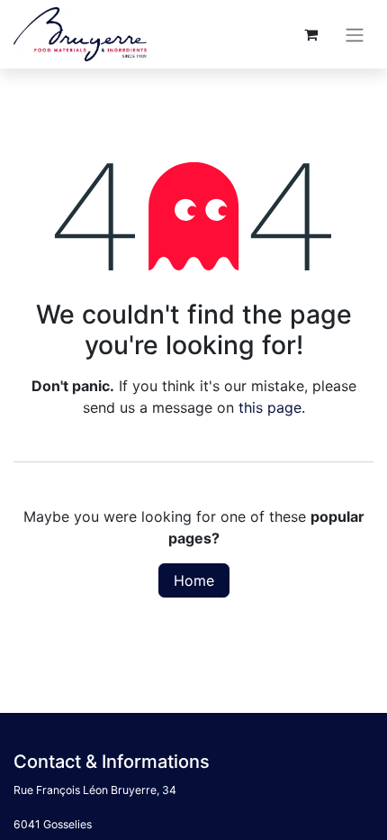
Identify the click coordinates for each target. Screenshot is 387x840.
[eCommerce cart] (310, 34)
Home (194, 580)
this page (270, 407)
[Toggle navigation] (355, 34)
